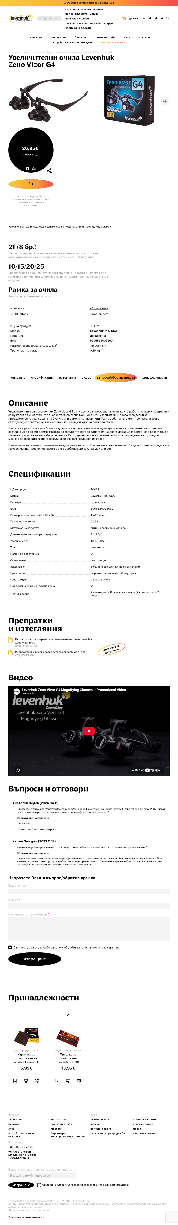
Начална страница (19, 52)
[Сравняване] (155, 18)
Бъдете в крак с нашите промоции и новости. (42, 1169)
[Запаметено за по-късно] (149, 18)
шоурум (108, 23)
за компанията (100, 1119)
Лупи (49, 52)
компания (84, 9)
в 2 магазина (99, 308)
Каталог (38, 52)
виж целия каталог (113, 42)
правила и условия (77, 18)
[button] (144, 18)
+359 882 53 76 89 (21, 1147)
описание (18, 378)
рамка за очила (100, 579)
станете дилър (143, 1124)
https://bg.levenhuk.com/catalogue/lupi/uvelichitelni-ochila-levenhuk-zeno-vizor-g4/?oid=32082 (100, 809)
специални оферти (78, 28)
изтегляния (67, 378)
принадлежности (154, 378)
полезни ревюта (76, 13)
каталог (70, 9)
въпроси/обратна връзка (116, 378)
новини (98, 9)
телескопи (35, 37)
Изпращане (21, 1185)
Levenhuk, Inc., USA (103, 331)
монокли (144, 37)
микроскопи (58, 37)
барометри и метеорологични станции (68, 1135)
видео (86, 378)
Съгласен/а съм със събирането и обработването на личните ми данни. (66, 947)
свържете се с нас (145, 1133)
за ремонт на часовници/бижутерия (113, 573)
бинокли (80, 37)
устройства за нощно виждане (72, 42)
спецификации (42, 378)
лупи (127, 37)
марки (94, 13)
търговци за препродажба (83, 23)
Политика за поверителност (26, 1217)
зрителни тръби (104, 37)
